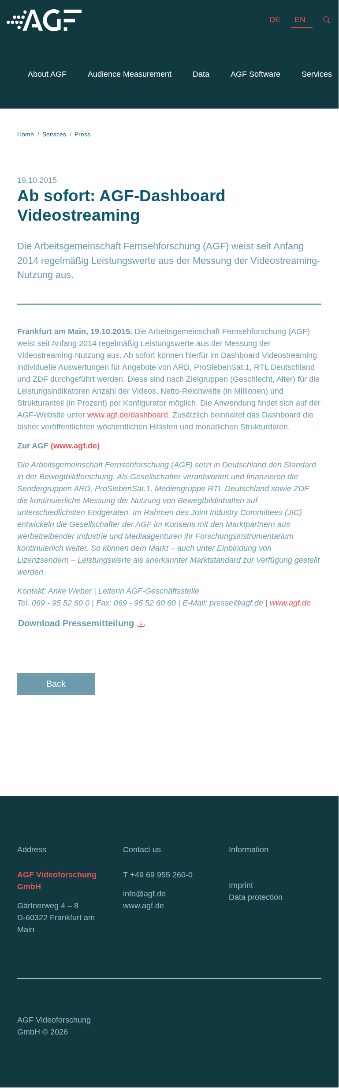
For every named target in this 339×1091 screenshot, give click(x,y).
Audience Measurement (128, 74)
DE (274, 19)
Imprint (241, 885)
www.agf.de (290, 602)
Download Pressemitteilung (76, 623)
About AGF (47, 74)
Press (82, 134)
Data (201, 74)
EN (299, 19)
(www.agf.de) (75, 445)
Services (317, 74)
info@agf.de (144, 893)
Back (56, 683)
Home (25, 134)
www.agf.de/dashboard (127, 414)
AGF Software (255, 74)
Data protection (256, 897)
